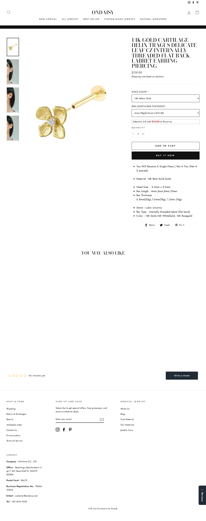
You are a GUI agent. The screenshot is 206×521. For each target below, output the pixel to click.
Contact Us (11, 430)
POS (90, 508)
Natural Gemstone (153, 19)
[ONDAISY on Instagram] (58, 429)
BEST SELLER (91, 19)
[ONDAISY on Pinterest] (70, 429)
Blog (123, 414)
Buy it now (165, 155)
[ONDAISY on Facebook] (64, 429)
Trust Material (127, 419)
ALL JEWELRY (70, 19)
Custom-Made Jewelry (119, 19)
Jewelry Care (127, 430)
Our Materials (127, 424)
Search (9, 419)
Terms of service (14, 440)
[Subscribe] (102, 419)
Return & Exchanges (16, 414)
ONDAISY (103, 12)
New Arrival (48, 19)
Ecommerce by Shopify (107, 508)
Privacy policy (13, 435)
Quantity (138, 127)
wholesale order (14, 424)
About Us (125, 408)
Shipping (136, 76)
